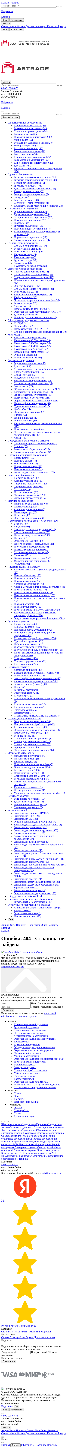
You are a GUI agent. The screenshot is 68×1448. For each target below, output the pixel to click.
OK (16, 1406)
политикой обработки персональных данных (28, 1014)
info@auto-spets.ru (51, 1173)
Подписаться (9, 1361)
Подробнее (7, 1406)
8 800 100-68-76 (9, 88)
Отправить (8, 1010)
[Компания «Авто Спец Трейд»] (34, 55)
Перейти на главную (12, 966)
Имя (34, 1003)
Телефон (36, 1006)
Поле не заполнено (48, 1003)
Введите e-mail (40, 1352)
